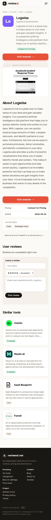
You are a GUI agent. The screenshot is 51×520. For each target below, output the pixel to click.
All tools (7, 473)
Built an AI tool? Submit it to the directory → (24, 235)
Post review (13, 295)
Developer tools (21, 226)
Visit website (24, 56)
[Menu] (46, 3)
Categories (8, 476)
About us (31, 476)
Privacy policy (9, 495)
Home (5, 12)
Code (21, 12)
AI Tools (13, 12)
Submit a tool (9, 492)
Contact (30, 480)
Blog (29, 473)
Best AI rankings (10, 480)
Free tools (7, 483)
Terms (5, 498)
